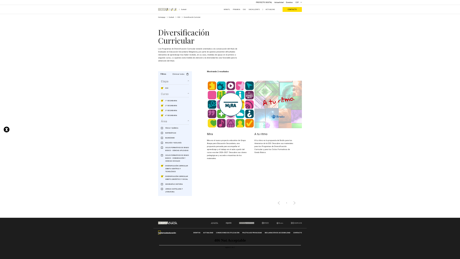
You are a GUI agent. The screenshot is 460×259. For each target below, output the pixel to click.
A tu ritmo (260, 134)
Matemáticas (170, 133)
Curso (165, 94)
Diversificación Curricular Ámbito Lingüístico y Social (176, 178)
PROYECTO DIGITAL (264, 2)
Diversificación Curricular (192, 17)
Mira (210, 134)
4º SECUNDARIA (171, 115)
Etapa (164, 81)
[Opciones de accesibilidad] (7, 129)
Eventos (289, 2)
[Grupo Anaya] (167, 9)
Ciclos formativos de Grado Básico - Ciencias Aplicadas (177, 149)
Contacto (292, 9)
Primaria (236, 9)
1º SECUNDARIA (171, 101)
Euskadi (183, 9)
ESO (244, 9)
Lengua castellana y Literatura (174, 190)
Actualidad (279, 2)
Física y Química (171, 128)
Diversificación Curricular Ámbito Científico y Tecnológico (176, 168)
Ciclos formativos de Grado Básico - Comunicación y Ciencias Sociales (177, 158)
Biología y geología (173, 143)
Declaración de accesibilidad (277, 233)
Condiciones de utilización (227, 233)
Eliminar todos (178, 74)
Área (164, 121)
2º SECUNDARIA (171, 105)
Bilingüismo (170, 138)
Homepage (162, 17)
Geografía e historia (174, 184)
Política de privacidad (252, 233)
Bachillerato (254, 9)
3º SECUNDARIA (171, 110)
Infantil (227, 9)
